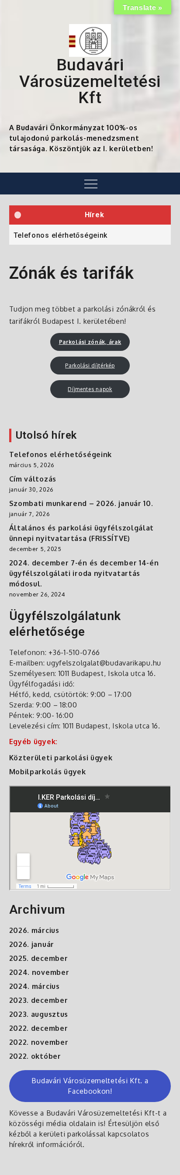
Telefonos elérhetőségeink (61, 235)
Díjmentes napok (90, 389)
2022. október (35, 1056)
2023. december (38, 1000)
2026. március (34, 930)
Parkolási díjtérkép (89, 365)
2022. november (39, 1042)
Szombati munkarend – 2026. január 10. (81, 503)
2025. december (38, 958)
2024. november (39, 972)
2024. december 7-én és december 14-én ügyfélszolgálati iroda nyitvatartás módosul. (84, 573)
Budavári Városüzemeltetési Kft (90, 81)
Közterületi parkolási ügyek (61, 757)
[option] (90, 235)
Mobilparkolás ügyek (47, 771)
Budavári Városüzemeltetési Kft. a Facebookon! (89, 1085)
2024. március (34, 986)
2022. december (38, 1028)
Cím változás (32, 479)
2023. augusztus (39, 1014)
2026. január (31, 944)
